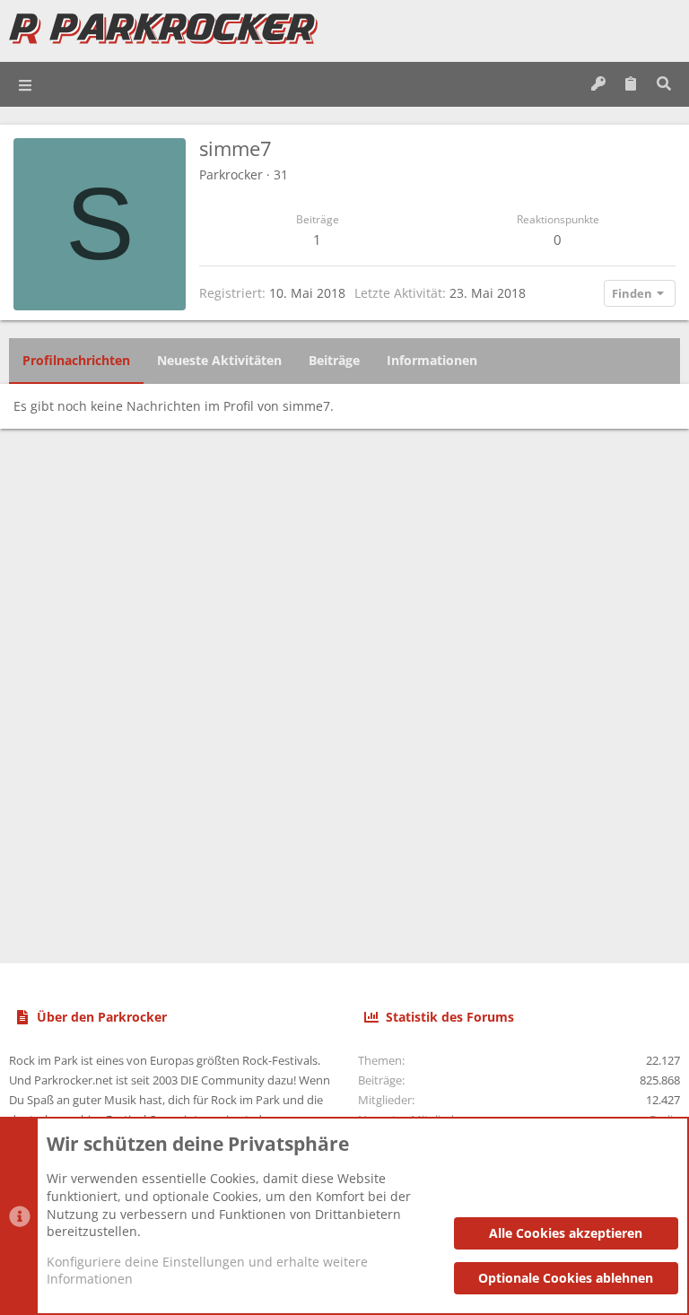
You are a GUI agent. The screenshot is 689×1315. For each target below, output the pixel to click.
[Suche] (663, 84)
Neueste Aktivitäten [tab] (219, 360)
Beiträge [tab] (334, 360)
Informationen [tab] (432, 360)
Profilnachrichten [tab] (76, 360)
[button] (26, 84)
